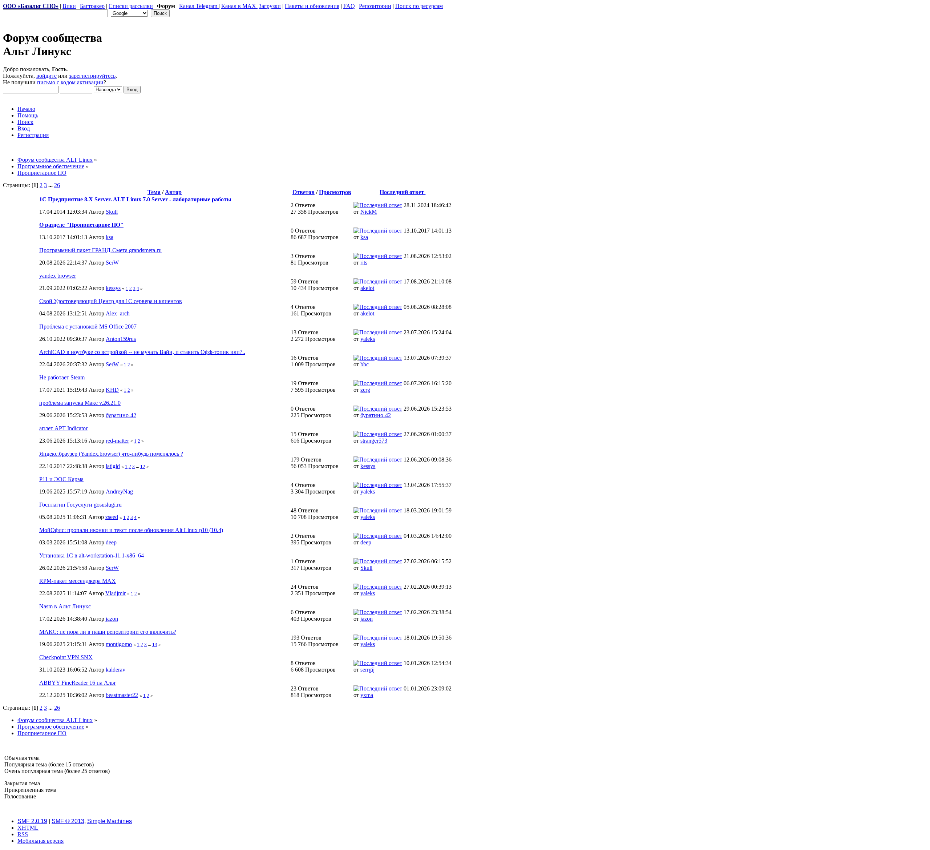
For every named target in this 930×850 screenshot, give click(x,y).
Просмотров (335, 192)
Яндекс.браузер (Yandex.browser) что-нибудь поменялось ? (111, 454)
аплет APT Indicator (63, 428)
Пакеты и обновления (312, 6)
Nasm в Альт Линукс (65, 606)
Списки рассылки (131, 6)
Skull (112, 212)
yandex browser (57, 276)
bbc (364, 364)
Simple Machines (109, 821)
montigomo (119, 644)
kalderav (115, 669)
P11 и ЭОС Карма (61, 479)
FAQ (349, 6)
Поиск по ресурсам (419, 6)
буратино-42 (121, 415)
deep (111, 542)
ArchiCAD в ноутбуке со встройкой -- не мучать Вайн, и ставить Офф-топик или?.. (142, 352)
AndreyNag (119, 491)
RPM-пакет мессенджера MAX (77, 581)
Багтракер (92, 6)
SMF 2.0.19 (32, 821)
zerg (365, 390)
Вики (69, 6)
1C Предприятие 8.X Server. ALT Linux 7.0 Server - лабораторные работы (135, 199)
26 (57, 185)
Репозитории (375, 6)
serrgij (367, 669)
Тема (154, 192)
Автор (173, 192)
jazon (112, 619)
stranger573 (373, 441)
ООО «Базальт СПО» (30, 6)
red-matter (117, 441)
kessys (113, 288)
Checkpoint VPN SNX (66, 657)
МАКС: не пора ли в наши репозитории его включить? (107, 632)
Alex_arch (118, 313)
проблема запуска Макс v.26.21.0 (80, 403)
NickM (368, 212)
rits (363, 262)
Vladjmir (115, 593)
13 (154, 644)
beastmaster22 (122, 695)
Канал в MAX (239, 6)
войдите (46, 76)
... (51, 185)
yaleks (367, 339)
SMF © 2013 (68, 821)
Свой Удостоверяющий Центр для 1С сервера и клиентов (110, 301)
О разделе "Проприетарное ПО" (81, 225)
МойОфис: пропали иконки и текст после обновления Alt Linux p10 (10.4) (131, 530)
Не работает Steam (62, 377)
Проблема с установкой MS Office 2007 (88, 326)
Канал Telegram (199, 6)
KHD (112, 390)
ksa (109, 237)
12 (142, 466)
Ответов (303, 192)
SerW (112, 262)
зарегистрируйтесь (92, 76)
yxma (366, 695)
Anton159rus (121, 339)
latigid (113, 466)
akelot (367, 288)
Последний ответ (402, 192)
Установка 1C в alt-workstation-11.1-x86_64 (91, 555)
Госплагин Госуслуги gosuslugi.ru (80, 504)
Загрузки (270, 6)
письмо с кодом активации (70, 82)
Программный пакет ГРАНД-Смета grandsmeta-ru (100, 250)
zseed (111, 517)
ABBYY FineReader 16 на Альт (77, 683)
